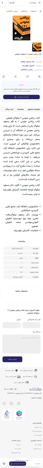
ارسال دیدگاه (12, 359)
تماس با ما (18, 449)
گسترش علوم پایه (28, 66)
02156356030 (29, 393)
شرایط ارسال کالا (36, 431)
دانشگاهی (24, 11)
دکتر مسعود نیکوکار (28, 62)
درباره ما (18, 445)
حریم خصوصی (37, 449)
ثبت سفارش (38, 427)
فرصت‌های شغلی (16, 453)
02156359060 (11, 393)
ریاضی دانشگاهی (12, 11)
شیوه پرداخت (37, 435)
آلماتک (17, 460)
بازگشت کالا (38, 445)
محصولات (33, 11)
